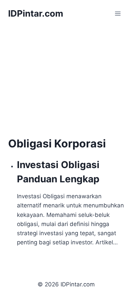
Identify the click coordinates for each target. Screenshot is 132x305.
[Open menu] (117, 13)
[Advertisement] (65, 85)
